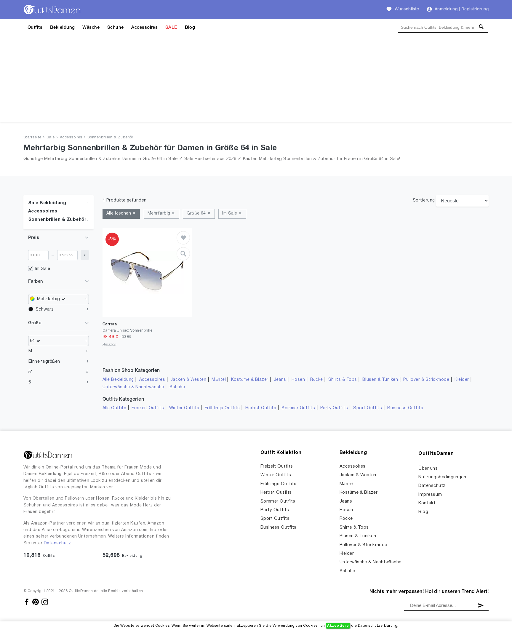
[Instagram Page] (44, 601)
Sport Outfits (367, 408)
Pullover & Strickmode (426, 380)
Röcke (316, 380)
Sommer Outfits (298, 408)
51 (30, 372)
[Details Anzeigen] (183, 253)
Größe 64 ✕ (199, 213)
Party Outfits (334, 408)
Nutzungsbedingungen (442, 477)
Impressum (430, 495)
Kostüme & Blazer (249, 380)
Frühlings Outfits (222, 408)
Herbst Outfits (260, 408)
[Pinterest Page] (36, 601)
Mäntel (219, 380)
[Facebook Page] (27, 601)
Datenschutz (57, 543)
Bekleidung (62, 27)
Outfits (35, 27)
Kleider (462, 380)
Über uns (428, 468)
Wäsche (91, 27)
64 (32, 341)
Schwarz (45, 309)
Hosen (298, 380)
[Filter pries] (85, 255)
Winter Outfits (184, 408)
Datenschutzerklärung (378, 625)
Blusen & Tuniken (380, 380)
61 (30, 382)
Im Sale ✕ (232, 213)
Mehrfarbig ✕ (161, 213)
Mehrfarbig (48, 299)
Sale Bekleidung (47, 203)
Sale (51, 137)
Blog (190, 27)
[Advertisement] (256, 80)
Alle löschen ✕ (121, 213)
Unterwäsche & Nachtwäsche (133, 387)
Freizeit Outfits (148, 408)
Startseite (32, 137)
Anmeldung (446, 9)
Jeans (280, 380)
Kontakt (426, 503)
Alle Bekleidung (118, 380)
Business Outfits (405, 408)
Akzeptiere (338, 625)
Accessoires (144, 27)
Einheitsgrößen (44, 361)
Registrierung (475, 9)
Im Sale (42, 269)
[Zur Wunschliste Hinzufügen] (183, 237)
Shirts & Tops (342, 380)
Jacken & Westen (188, 380)
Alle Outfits (115, 408)
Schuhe (115, 27)
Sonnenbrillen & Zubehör (110, 137)
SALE (171, 27)
